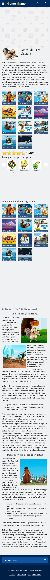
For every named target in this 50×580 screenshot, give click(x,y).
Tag (29, 575)
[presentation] (4, 164)
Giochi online (21, 575)
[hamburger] (3, 3)
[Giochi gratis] (16, 3)
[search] (45, 560)
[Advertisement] (24, 27)
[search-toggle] (37, 3)
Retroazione (36, 575)
